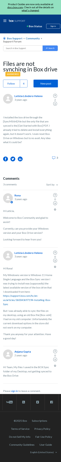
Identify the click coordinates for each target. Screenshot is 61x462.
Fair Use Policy (43, 436)
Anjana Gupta (22, 351)
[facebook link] (51, 402)
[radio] (55, 96)
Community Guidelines (21, 444)
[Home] (17, 20)
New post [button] (45, 83)
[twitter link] (37, 402)
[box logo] (17, 20)
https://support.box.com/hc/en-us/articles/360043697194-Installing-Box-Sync (27, 299)
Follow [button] (11, 83)
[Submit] (50, 48)
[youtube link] (9, 402)
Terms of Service (20, 428)
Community (33, 38)
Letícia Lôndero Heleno (28, 95)
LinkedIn (20, 158)
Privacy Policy (42, 428)
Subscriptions (39, 420)
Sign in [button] (53, 26)
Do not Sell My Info (19, 436)
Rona (17, 195)
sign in (14, 390)
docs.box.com (15, 7)
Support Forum (12, 41)
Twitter (12, 158)
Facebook (5, 158)
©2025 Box (20, 420)
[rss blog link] (23, 402)
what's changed (30, 10)
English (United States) (42, 452)
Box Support (14, 38)
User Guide (45, 444)
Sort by (50, 184)
